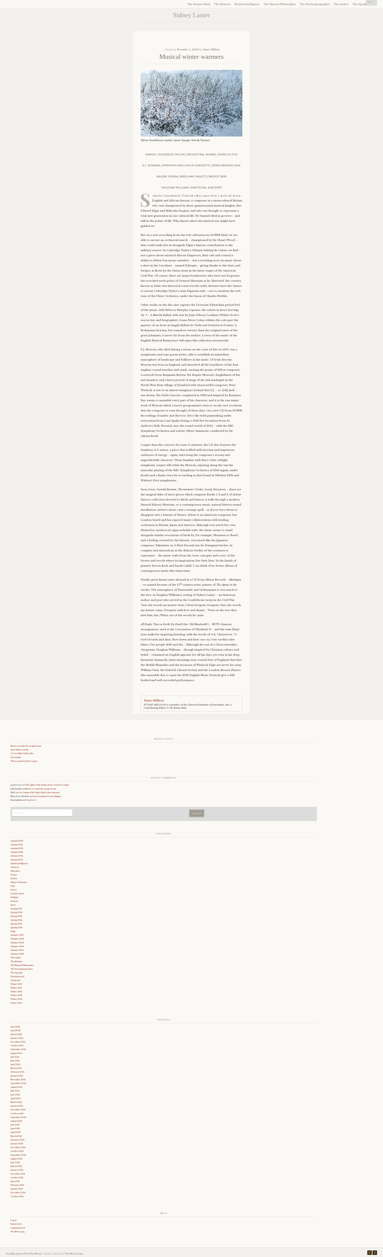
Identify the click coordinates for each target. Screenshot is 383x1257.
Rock (12, 905)
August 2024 (16, 1087)
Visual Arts (15, 980)
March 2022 (16, 1166)
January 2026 (16, 1038)
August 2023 (16, 1121)
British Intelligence (247, 4)
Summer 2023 (17, 943)
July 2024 (14, 1091)
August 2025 (16, 1053)
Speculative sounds (19, 750)
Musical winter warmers (191, 56)
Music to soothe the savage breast (25, 746)
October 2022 (17, 1151)
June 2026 (15, 1027)
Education (15, 871)
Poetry (13, 890)
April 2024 (15, 1098)
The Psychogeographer (315, 4)
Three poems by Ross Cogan (23, 761)
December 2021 (17, 1174)
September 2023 (18, 1117)
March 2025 (16, 1068)
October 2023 (16, 1113)
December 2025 (17, 1042)
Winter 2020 (16, 984)
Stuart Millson (211, 49)
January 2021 (16, 1189)
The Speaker (360, 4)
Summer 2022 (17, 939)
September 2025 (18, 1049)
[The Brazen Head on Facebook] (369, 1252)
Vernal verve (31, 800)
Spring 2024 (16, 920)
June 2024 (15, 1095)
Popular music (17, 893)
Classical (14, 867)
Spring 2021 (16, 909)
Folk (12, 886)
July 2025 (14, 1057)
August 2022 (16, 1159)
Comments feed (17, 1228)
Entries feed (16, 1224)
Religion (14, 897)
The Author (341, 4)
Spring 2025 (16, 924)
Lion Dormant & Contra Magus (46, 796)
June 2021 (15, 1181)
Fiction (13, 878)
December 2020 (18, 1192)
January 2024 (16, 1106)
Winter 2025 (16, 1003)
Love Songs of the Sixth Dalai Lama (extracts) (39, 792)
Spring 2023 (16, 916)
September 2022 (18, 1155)
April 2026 (15, 1030)
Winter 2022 (16, 991)
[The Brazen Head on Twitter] (375, 1252)
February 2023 (17, 1140)
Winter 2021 (16, 988)
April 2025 (15, 1064)
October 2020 (17, 1196)
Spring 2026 (16, 927)
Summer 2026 (17, 954)
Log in (13, 1220)
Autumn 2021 (16, 844)
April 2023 (15, 1132)
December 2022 (18, 1147)
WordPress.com (74, 1253)
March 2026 (16, 1034)
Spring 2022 (16, 912)
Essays (13, 875)
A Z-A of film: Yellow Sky (22, 753)
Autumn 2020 (16, 841)
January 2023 (16, 1144)
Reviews (14, 901)
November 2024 (18, 1079)
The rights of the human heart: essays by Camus (47, 785)
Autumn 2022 (16, 848)
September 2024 (18, 1083)
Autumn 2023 (16, 852)
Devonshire (15, 757)
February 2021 (17, 1185)
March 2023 (16, 1136)
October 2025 (16, 1045)
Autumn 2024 (16, 856)
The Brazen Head (198, 4)
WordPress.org (17, 1232)
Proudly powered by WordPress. (24, 1253)
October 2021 (16, 1177)
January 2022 (16, 1170)
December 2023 (17, 1110)
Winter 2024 (16, 999)
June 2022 (15, 1162)
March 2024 (16, 1102)
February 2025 (17, 1072)
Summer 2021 (16, 935)
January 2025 (16, 1076)
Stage (13, 931)
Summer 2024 (17, 946)
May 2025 (15, 1061)
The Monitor (222, 4)
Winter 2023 (16, 995)
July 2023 (14, 1125)
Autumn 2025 (16, 860)
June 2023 (15, 1128)
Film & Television (18, 882)
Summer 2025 (17, 950)
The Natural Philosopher (279, 4)
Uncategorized (17, 976)
